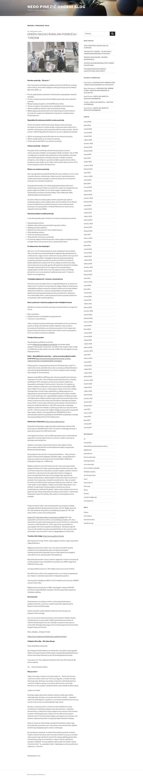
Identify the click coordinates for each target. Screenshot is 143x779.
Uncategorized (88, 501)
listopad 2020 (88, 318)
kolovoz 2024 (88, 176)
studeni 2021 (88, 271)
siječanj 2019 (88, 376)
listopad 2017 (88, 405)
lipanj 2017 (87, 420)
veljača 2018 (88, 391)
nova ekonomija (89, 464)
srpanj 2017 (87, 416)
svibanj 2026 (88, 129)
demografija (87, 442)
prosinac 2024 (88, 165)
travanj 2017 (88, 427)
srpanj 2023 (87, 205)
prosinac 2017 (88, 398)
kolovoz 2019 (88, 358)
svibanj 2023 (88, 209)
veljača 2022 (88, 260)
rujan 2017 (87, 409)
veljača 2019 (88, 373)
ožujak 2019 (88, 369)
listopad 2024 (88, 169)
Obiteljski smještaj (89, 472)
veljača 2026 (88, 140)
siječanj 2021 (88, 307)
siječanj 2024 (88, 194)
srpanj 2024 (87, 180)
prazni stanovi (88, 482)
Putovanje (87, 486)
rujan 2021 (87, 278)
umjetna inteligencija (90, 497)
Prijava (86, 512)
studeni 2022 (88, 227)
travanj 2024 (88, 187)
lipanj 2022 (87, 245)
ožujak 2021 (87, 300)
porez (85, 479)
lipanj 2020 (87, 329)
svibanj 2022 (88, 249)
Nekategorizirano (89, 461)
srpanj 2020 (87, 325)
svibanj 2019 (88, 365)
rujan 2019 (87, 354)
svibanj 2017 (88, 424)
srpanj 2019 (87, 362)
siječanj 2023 (88, 220)
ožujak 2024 (88, 191)
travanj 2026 (88, 132)
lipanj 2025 (87, 158)
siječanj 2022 (88, 263)
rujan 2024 (87, 172)
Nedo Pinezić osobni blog (56, 7)
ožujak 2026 (88, 136)
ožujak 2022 (88, 256)
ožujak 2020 (88, 340)
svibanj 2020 (88, 333)
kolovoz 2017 (88, 413)
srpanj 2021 (87, 285)
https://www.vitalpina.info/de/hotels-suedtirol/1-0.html (47, 637)
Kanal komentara (89, 519)
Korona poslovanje (89, 457)
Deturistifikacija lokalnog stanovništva (96, 446)
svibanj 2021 (88, 293)
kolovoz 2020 (88, 322)
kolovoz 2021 (88, 282)
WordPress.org (88, 523)
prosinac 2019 (88, 351)
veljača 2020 (88, 344)
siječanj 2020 (88, 347)
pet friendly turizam (90, 475)
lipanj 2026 (87, 125)
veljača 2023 (88, 216)
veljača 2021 (88, 303)
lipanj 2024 (87, 183)
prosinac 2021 (88, 267)
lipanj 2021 (87, 289)
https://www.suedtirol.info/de (53, 536)
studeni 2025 (88, 147)
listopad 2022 (88, 231)
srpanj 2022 (87, 242)
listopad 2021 (88, 274)
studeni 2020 (88, 314)
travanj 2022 (88, 253)
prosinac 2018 (88, 380)
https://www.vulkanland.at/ (54, 422)
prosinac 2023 (88, 198)
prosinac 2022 (88, 223)
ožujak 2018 (88, 387)
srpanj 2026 (87, 121)
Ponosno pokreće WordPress (36, 774)
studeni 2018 (88, 384)
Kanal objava (88, 516)
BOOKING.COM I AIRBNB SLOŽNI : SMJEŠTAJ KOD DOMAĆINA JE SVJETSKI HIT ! (98, 91)
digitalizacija (87, 450)
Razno (86, 490)
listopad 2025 (88, 151)
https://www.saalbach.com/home (45, 344)
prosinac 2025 (88, 143)
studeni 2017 (88, 402)
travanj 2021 (88, 296)
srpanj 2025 (87, 154)
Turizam (86, 493)
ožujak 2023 (88, 213)
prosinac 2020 (88, 311)
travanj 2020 (88, 336)
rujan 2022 (87, 234)
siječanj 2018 (88, 394)
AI (84, 439)
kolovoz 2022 (88, 238)
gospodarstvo (88, 453)
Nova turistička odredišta (92, 468)
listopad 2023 (88, 202)
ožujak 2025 (88, 161)
